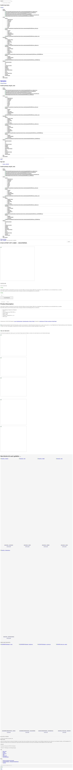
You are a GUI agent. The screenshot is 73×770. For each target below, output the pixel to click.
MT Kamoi (46, 321)
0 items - (7, 2)
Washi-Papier (54, 321)
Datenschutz (5, 755)
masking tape (41, 321)
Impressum (4, 753)
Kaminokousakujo (19, 321)
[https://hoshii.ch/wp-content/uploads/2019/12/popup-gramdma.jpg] (17, 264)
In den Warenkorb (7, 297)
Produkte (4, 240)
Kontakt (4, 752)
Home (1, 240)
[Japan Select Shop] (1, 7)
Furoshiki (4, 762)
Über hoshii (4, 751)
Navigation (3, 81)
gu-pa (15, 321)
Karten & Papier (31, 321)
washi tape (50, 321)
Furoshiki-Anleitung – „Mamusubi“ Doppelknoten (11, 761)
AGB (3, 754)
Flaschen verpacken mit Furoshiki (8, 760)
